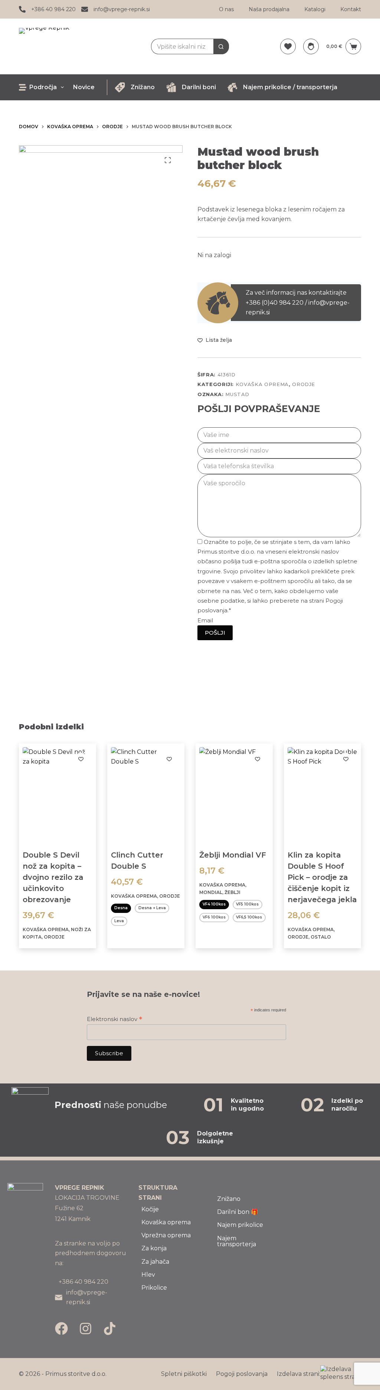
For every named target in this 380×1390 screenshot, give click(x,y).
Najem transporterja (236, 1241)
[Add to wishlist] (81, 759)
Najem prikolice (240, 1224)
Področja (43, 87)
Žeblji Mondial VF (232, 854)
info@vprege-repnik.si (122, 9)
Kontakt (350, 9)
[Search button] (221, 46)
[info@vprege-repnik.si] (84, 9)
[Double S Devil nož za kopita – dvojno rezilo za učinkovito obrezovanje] (57, 793)
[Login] (311, 46)
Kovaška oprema (262, 384)
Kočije (150, 1209)
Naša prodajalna (269, 9)
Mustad (237, 394)
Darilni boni (199, 87)
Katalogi (314, 9)
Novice (84, 87)
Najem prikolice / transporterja (290, 87)
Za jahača (155, 1261)
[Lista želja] (288, 46)
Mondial (210, 892)
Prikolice (154, 1287)
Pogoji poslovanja (242, 1373)
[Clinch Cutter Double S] (146, 793)
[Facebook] (61, 1328)
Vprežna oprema (166, 1235)
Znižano (143, 87)
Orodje (303, 384)
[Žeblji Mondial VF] (234, 793)
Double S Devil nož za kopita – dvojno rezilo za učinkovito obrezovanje (53, 877)
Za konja (154, 1248)
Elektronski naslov (114, 1019)
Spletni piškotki (184, 1373)
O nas (226, 9)
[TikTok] (109, 1328)
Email (205, 620)
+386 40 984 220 (53, 9)
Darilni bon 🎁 (237, 1211)
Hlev (148, 1274)
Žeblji (232, 892)
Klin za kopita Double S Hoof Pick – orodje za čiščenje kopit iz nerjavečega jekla (322, 877)
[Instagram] (85, 1328)
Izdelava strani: (298, 1373)
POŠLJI (215, 632)
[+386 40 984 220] (22, 9)
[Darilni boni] (171, 87)
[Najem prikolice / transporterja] (232, 87)
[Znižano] (120, 87)
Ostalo (321, 937)
